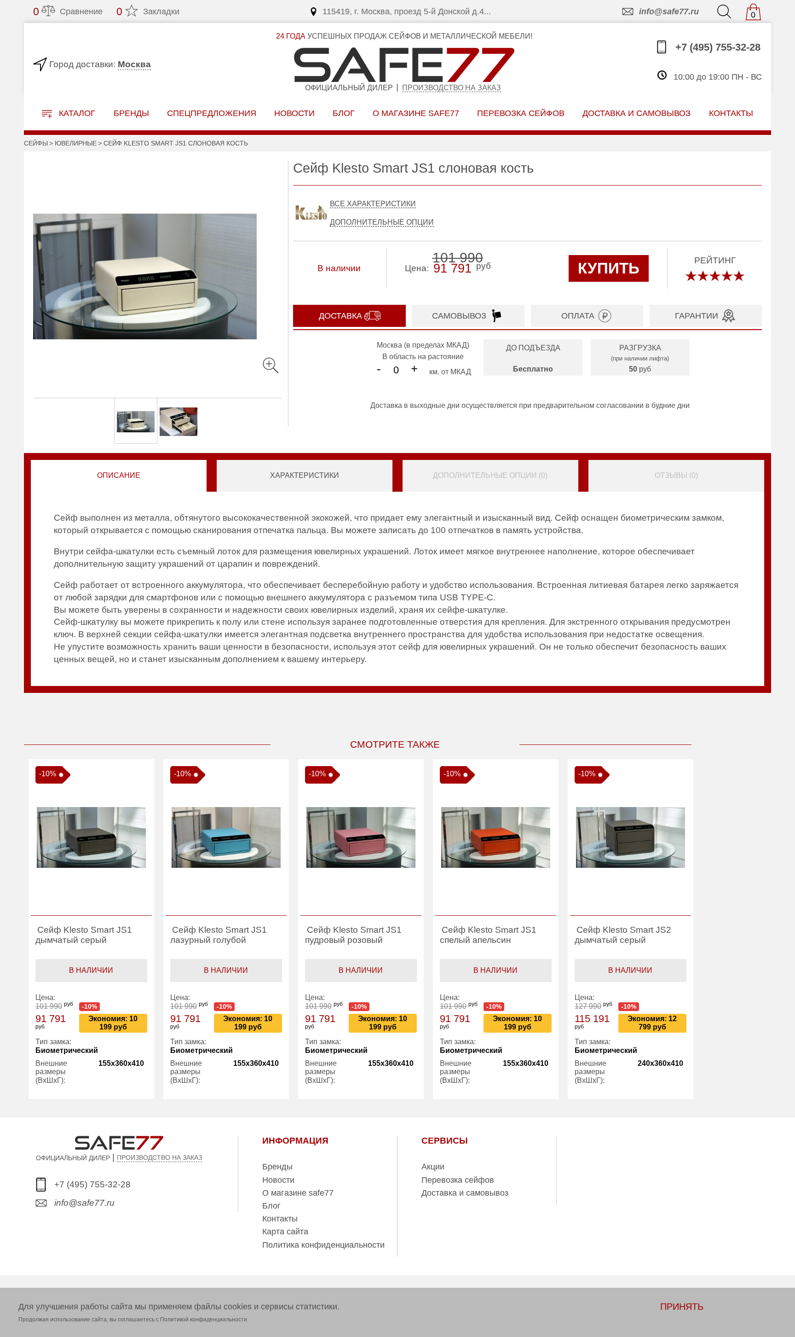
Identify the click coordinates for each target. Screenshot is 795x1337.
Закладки (147, 11)
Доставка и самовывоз (464, 1192)
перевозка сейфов (521, 113)
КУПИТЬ (608, 268)
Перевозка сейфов (457, 1180)
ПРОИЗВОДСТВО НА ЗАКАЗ (159, 1157)
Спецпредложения (211, 113)
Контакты (280, 1218)
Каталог (76, 113)
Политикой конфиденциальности (203, 1319)
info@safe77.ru (669, 11)
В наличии (91, 970)
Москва (134, 64)
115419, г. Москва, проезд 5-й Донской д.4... (407, 11)
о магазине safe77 (416, 113)
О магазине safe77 (298, 1192)
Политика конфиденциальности (323, 1245)
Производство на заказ (451, 88)
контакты (731, 113)
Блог (344, 113)
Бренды (131, 113)
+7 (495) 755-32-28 (716, 47)
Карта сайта (285, 1231)
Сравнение (68, 11)
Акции (432, 1166)
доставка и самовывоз (636, 113)
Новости (294, 113)
